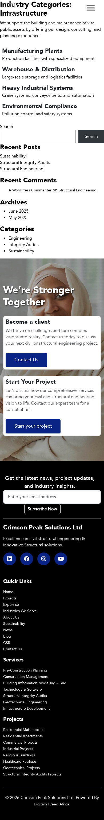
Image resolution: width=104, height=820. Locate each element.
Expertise (11, 604)
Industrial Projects (18, 749)
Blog (7, 636)
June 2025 (19, 211)
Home (8, 592)
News (8, 630)
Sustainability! (13, 156)
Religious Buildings (19, 755)
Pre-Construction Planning (25, 670)
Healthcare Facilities (20, 761)
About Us (11, 617)
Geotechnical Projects (21, 768)
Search (6, 126)
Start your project (33, 426)
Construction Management (26, 676)
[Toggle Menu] (90, 7)
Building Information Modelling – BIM (34, 683)
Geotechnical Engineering (25, 702)
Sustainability (21, 250)
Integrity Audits (24, 244)
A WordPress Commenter (30, 190)
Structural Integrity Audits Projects (32, 774)
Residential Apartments (23, 736)
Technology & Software (22, 689)
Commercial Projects (20, 742)
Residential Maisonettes (23, 729)
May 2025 (18, 217)
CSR (6, 643)
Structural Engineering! (22, 168)
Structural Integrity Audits (25, 162)
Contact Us (26, 360)
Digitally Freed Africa (51, 804)
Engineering (20, 238)
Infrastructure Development (26, 708)
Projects (10, 598)
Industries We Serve (20, 611)
